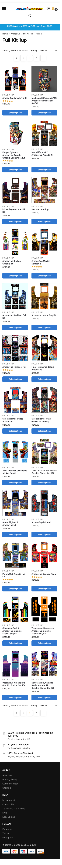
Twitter (6, 833)
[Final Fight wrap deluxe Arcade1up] (44, 348)
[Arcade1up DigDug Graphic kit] (15, 242)
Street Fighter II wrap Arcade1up (12, 420)
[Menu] (7, 8)
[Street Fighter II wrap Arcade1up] (15, 400)
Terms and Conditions (13, 808)
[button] (53, 8)
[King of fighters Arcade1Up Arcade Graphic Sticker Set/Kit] (15, 133)
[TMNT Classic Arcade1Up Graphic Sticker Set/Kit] (44, 451)
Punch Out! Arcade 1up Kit (13, 575)
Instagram (7, 837)
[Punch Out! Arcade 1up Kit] (15, 555)
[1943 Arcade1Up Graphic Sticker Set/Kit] (15, 451)
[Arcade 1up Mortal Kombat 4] (44, 242)
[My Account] (48, 9)
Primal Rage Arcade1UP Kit (13, 210)
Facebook (7, 829)
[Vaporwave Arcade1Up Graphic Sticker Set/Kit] (15, 664)
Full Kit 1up (28, 34)
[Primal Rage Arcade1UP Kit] (15, 190)
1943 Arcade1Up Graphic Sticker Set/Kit (14, 472)
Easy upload (8, 816)
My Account (8, 800)
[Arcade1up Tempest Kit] (15, 348)
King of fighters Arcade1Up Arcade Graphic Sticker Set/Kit (13, 155)
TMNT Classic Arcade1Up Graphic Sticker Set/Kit (44, 471)
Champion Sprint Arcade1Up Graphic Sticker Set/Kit (12, 631)
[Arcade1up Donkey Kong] (44, 555)
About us (7, 775)
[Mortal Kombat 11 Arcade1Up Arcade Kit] (44, 133)
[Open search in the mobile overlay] (29, 15)
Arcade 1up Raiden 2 (41, 522)
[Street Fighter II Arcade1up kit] (15, 503)
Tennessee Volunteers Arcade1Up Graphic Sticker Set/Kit (42, 631)
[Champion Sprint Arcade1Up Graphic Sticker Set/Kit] (15, 609)
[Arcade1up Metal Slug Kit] (44, 296)
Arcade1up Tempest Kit (14, 367)
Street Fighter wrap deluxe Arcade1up (41, 420)
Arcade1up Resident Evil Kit (14, 316)
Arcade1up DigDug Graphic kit (11, 262)
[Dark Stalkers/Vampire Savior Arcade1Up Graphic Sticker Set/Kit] (44, 664)
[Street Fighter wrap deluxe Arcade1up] (44, 400)
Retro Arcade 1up (39, 209)
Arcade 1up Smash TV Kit (14, 98)
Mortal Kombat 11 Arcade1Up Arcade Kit (42, 153)
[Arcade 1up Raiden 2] (44, 503)
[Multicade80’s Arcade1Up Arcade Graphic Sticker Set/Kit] (44, 79)
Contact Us (8, 804)
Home (5, 34)
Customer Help (10, 783)
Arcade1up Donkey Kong (43, 574)
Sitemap (6, 787)
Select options (15, 112)
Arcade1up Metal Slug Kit (43, 315)
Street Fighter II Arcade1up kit (10, 523)
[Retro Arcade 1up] (44, 190)
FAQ (4, 812)
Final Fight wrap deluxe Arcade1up (42, 368)
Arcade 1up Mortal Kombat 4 (40, 262)
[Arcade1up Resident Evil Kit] (15, 296)
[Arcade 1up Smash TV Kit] (15, 79)
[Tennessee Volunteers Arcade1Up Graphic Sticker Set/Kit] (44, 609)
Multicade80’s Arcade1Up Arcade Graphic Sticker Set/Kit (44, 101)
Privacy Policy (9, 779)
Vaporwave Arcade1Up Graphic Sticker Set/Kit (13, 684)
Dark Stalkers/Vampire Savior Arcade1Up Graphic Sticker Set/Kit (42, 685)
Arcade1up (15, 34)
